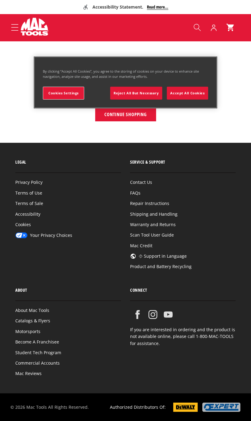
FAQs (135, 193)
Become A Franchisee (37, 342)
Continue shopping (125, 114)
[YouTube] (168, 314)
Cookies (23, 224)
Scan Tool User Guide (152, 235)
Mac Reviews (28, 373)
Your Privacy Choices (51, 235)
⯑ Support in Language (163, 256)
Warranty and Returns (153, 224)
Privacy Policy (29, 182)
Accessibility (27, 214)
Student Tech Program (38, 352)
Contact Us (141, 182)
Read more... (157, 7)
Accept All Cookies (187, 93)
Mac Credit (141, 245)
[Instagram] (152, 314)
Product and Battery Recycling (161, 266)
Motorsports (27, 331)
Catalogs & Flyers (32, 321)
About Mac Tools (32, 310)
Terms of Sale (29, 203)
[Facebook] (137, 314)
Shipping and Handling (154, 214)
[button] (197, 27)
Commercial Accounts (37, 363)
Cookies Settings (63, 93)
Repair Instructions (149, 203)
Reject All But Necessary (136, 93)
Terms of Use (28, 193)
